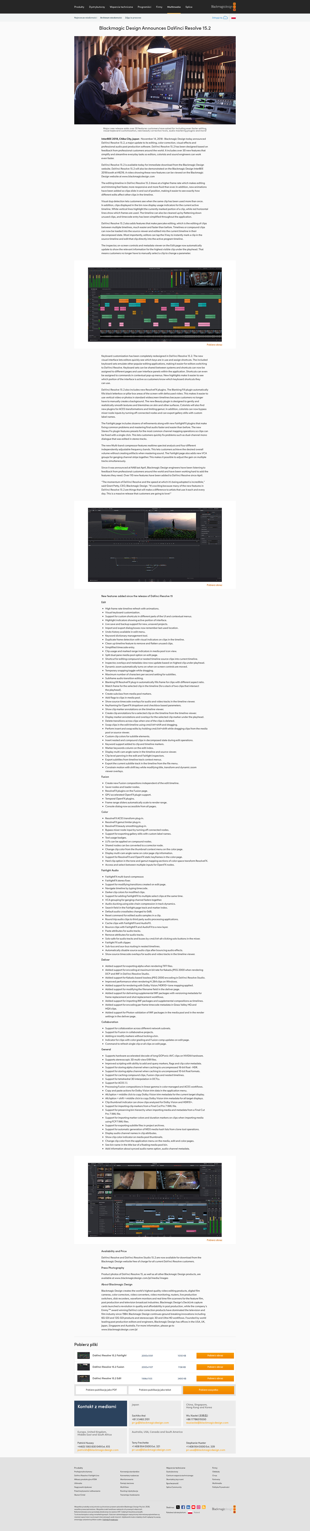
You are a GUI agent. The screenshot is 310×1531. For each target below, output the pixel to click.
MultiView (124, 1487)
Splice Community (174, 1487)
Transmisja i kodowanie (130, 1495)
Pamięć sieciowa (127, 1483)
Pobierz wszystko (208, 1389)
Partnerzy (216, 1479)
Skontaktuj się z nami (175, 1479)
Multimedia (174, 6)
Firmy (159, 6)
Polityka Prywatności (220, 1487)
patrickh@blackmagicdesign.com (98, 1450)
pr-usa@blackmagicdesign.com (151, 1449)
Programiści (144, 6)
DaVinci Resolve (86, 1475)
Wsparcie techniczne (121, 6)
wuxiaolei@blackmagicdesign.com (207, 1422)
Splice (189, 6)
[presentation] (78, 80)
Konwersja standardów (129, 1471)
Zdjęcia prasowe (133, 17)
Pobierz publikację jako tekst (155, 1389)
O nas (214, 1475)
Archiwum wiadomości (111, 17)
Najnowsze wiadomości (85, 17)
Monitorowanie (126, 1479)
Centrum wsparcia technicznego (179, 1475)
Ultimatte (78, 1483)
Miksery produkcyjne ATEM (85, 1479)
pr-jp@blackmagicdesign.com (150, 1422)
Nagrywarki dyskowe (83, 1487)
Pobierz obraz (214, 344)
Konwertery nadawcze (129, 1475)
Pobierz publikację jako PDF (101, 1389)
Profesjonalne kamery (83, 1471)
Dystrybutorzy (97, 6)
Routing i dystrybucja (129, 1491)
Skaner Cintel (79, 1495)
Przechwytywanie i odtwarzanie (87, 1491)
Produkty (79, 6)
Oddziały (216, 1471)
